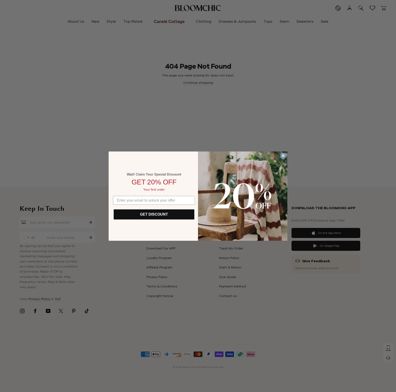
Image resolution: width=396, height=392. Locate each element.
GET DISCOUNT (154, 214)
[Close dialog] (283, 155)
